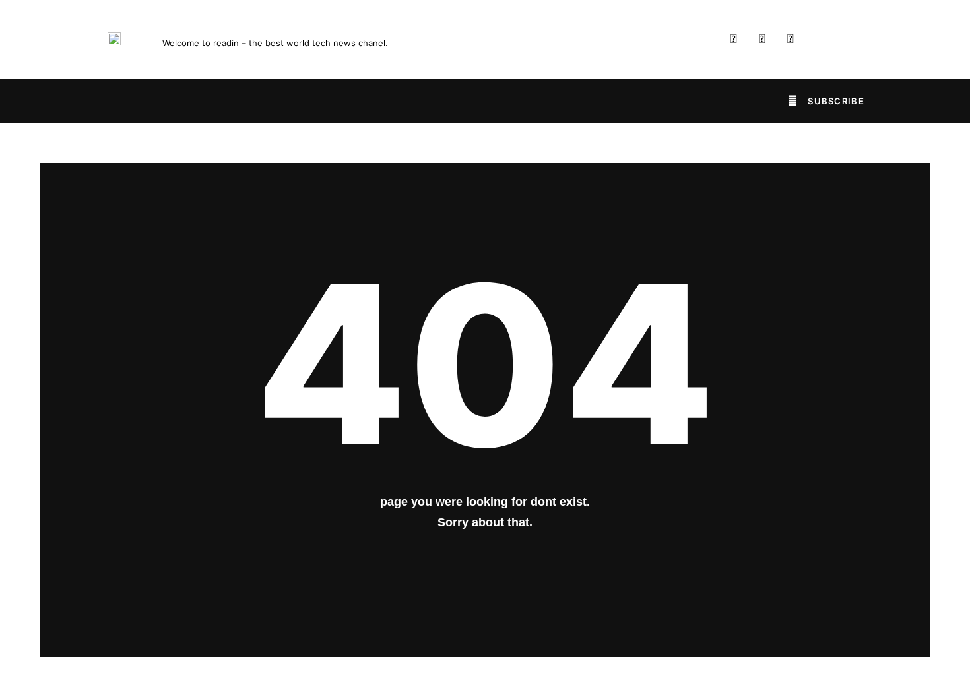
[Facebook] (734, 39)
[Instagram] (790, 39)
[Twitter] (762, 39)
